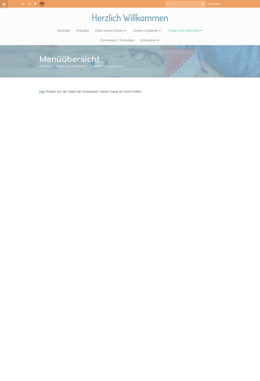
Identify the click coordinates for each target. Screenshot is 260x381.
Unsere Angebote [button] (145, 30)
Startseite (45, 66)
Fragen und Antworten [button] (183, 30)
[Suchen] (203, 4)
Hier (42, 91)
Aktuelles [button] (82, 30)
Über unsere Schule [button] (109, 30)
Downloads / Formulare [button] (117, 40)
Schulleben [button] (148, 40)
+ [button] (24, 3)
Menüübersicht (114, 66)
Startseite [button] (63, 30)
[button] (35, 3)
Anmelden (214, 4)
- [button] (30, 3)
